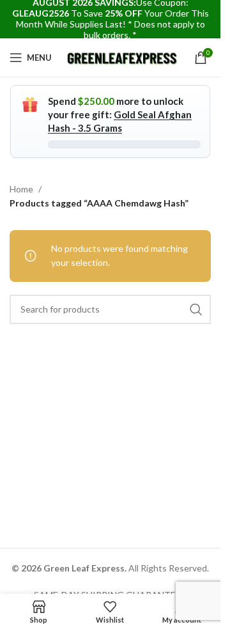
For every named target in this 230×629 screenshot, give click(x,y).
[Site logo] (123, 56)
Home (21, 188)
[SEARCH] (196, 309)
